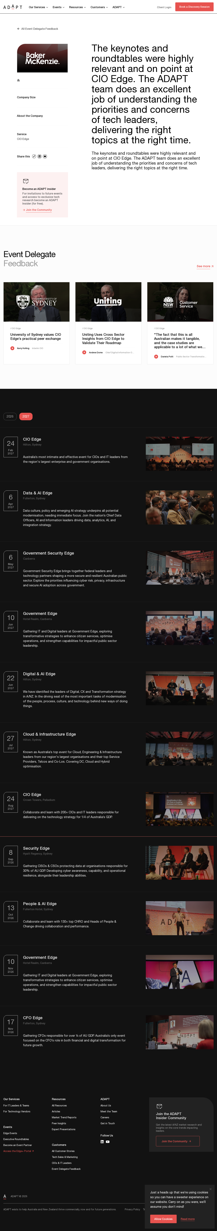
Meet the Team (109, 1112)
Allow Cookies (163, 1219)
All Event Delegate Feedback (39, 28)
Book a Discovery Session (194, 7)
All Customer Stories (63, 1151)
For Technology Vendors (16, 1112)
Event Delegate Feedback (66, 1169)
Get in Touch (108, 1123)
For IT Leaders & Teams (16, 1106)
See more (203, 266)
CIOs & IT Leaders (62, 1163)
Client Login (164, 7)
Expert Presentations (63, 1129)
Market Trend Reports (64, 1117)
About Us (106, 1106)
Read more (188, 1219)
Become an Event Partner (17, 1145)
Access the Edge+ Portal (17, 1151)
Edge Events (10, 1133)
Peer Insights (59, 1123)
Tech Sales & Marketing (65, 1157)
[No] (210, 1189)
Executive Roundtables (16, 1139)
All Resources (59, 1106)
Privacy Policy (132, 1209)
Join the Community (39, 210)
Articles (56, 1112)
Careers (105, 1117)
